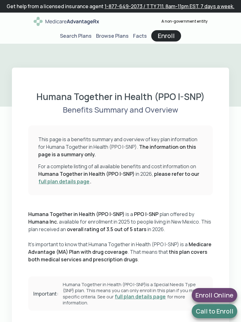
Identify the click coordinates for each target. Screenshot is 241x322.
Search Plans (76, 35)
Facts (140, 35)
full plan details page (64, 181)
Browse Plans (112, 35)
